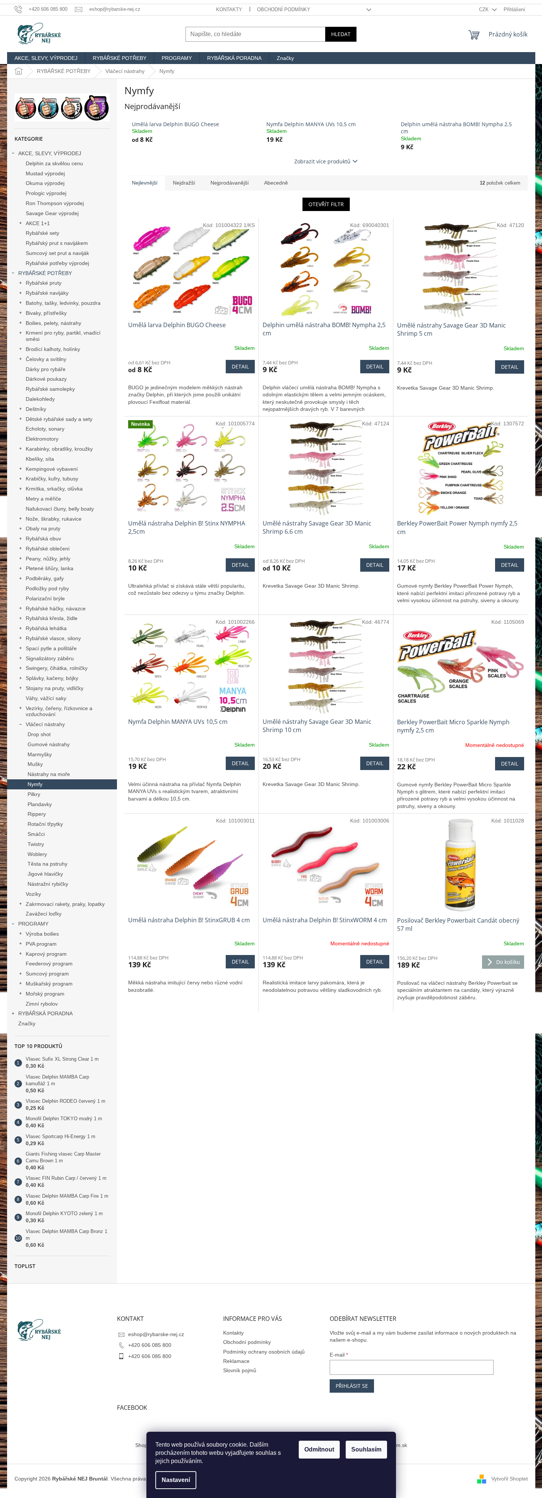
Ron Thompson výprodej (55, 203)
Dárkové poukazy (46, 379)
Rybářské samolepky (50, 389)
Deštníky (36, 409)
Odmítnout (319, 1449)
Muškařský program (49, 984)
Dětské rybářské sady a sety (59, 419)
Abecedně (276, 183)
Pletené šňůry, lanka (49, 568)
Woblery (37, 854)
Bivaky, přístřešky (46, 313)
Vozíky (33, 894)
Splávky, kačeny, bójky (52, 678)
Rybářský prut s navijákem (57, 243)
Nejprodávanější (229, 183)
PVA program (41, 944)
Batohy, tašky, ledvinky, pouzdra (63, 303)
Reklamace (236, 1361)
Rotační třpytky (45, 824)
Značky (26, 1023)
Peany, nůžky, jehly (48, 559)
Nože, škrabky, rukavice (54, 519)
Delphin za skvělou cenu (54, 163)
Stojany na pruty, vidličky (54, 688)
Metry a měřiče (43, 499)
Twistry (36, 844)
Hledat (341, 34)
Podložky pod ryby (47, 588)
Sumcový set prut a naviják (57, 253)
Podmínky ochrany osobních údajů (264, 1352)
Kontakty (229, 9)
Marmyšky (40, 754)
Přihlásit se (352, 1385)
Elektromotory (42, 439)
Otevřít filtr (326, 204)
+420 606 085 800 (149, 1345)
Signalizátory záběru (50, 658)
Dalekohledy (40, 399)
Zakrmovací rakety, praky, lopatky (65, 904)
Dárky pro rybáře (46, 369)
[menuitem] (46, 58)
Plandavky (40, 804)
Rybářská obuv (43, 539)
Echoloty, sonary (45, 429)
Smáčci (36, 834)
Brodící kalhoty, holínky (53, 349)
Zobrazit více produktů (322, 161)
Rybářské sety (42, 233)
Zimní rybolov (42, 1004)
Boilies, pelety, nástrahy (53, 323)
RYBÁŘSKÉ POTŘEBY (45, 273)
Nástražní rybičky (48, 884)
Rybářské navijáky (47, 293)
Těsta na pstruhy (47, 864)
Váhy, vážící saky (46, 698)
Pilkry (34, 794)
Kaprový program (46, 954)
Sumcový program (47, 974)
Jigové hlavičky (45, 874)
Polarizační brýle (45, 598)
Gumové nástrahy (49, 744)
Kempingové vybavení (52, 469)
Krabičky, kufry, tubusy (52, 479)
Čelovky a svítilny (46, 359)
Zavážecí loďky (43, 914)
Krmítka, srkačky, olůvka (54, 489)
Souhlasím (366, 1449)
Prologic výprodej (46, 193)
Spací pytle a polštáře (51, 648)
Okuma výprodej (45, 183)
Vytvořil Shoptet (509, 1479)
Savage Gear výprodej (52, 213)
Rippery (37, 814)
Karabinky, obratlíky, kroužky (59, 449)
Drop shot (39, 734)
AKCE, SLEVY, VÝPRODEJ (49, 153)
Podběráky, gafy (45, 578)
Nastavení (176, 1480)
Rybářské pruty (43, 283)
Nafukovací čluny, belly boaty (60, 509)
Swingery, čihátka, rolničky (57, 668)
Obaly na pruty (43, 528)
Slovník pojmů (239, 1370)
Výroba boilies (42, 934)
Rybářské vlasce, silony (53, 638)
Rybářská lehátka (46, 628)
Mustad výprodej (45, 173)
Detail (240, 366)
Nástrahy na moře (49, 774)
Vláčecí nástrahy (45, 724)
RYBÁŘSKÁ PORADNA (45, 1013)
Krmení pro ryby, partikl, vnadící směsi (63, 336)
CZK (484, 9)
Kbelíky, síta (40, 459)
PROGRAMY (33, 924)
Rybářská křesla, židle (51, 618)
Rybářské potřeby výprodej (57, 263)
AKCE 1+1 (38, 223)
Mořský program (45, 994)
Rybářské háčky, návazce (56, 608)
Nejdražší (184, 183)
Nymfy (35, 784)
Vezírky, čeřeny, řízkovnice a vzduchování (59, 711)
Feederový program (49, 964)
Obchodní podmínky (283, 9)
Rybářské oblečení (48, 549)
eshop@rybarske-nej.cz (156, 1334)
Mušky (35, 764)
